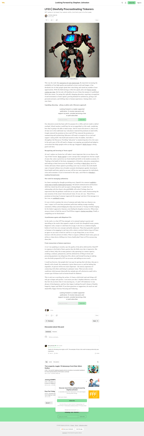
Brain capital (62, 157)
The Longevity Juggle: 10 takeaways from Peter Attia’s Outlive (63, 367)
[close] (86, 381)
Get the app (79, 429)
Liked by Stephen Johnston (55, 347)
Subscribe (131, 2)
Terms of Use (79, 404)
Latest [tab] (50, 362)
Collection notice (83, 425)
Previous (50, 321)
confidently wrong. (59, 198)
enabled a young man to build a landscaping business (70, 183)
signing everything (86, 211)
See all (48, 403)
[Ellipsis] (98, 345)
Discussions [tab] (56, 362)
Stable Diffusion (74, 78)
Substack (64, 433)
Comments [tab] (48, 331)
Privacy (72, 425)
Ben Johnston (51, 345)
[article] (72, 371)
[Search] (122, 2)
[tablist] (51, 331)
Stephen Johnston (52, 15)
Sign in (139, 2)
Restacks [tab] (54, 331)
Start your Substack (68, 429)
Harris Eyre (86, 163)
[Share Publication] (125, 2)
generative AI (64, 83)
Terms (76, 425)
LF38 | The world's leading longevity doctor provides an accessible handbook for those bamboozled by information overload (65, 370)
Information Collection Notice (71, 405)
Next (94, 321)
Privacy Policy (83, 405)
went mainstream (73, 83)
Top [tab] (46, 362)
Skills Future (87, 144)
